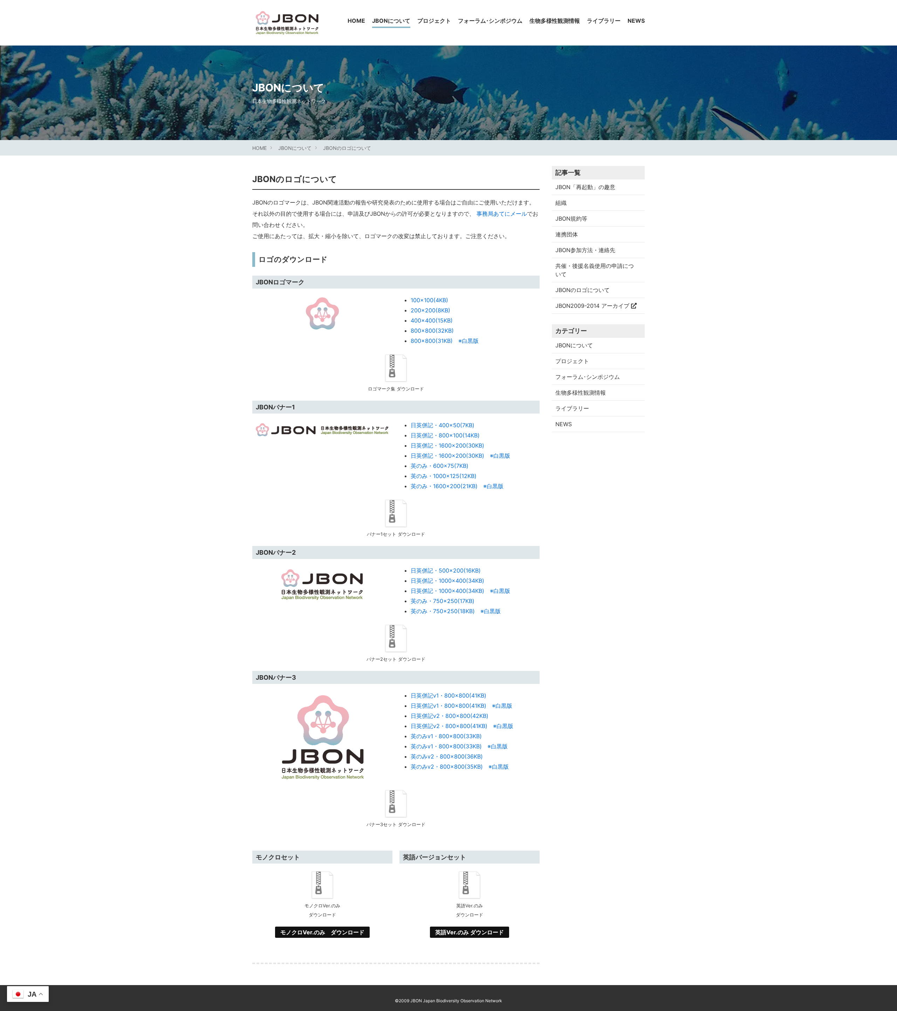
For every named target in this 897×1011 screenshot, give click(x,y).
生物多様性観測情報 (554, 20)
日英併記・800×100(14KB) (445, 435)
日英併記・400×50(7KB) (442, 425)
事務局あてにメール (502, 213)
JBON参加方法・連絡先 (585, 250)
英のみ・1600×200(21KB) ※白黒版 (457, 486)
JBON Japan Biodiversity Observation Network (456, 1000)
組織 (561, 202)
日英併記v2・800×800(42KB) (449, 715)
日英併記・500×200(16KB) (446, 570)
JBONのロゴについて (347, 148)
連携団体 (566, 234)
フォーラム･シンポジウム (490, 20)
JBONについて (391, 20)
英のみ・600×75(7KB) (439, 465)
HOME (356, 20)
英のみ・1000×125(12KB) (444, 475)
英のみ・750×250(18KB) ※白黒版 (456, 611)
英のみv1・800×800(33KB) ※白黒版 (459, 746)
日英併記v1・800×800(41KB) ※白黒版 (461, 705)
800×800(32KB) (432, 330)
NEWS (636, 20)
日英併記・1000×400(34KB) (447, 580)
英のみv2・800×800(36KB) (447, 756)
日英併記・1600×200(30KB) (447, 445)
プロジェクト (434, 20)
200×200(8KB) (430, 310)
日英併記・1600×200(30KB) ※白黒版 (460, 455)
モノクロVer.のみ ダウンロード (322, 932)
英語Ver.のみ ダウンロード (469, 932)
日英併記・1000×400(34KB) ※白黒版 (460, 590)
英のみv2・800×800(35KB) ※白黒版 (460, 766)
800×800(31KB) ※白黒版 (445, 340)
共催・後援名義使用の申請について (594, 270)
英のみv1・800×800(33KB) (446, 736)
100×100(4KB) (429, 300)
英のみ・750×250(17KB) (442, 600)
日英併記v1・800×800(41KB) (448, 695)
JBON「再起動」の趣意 (585, 187)
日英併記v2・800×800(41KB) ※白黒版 (462, 725)
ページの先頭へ (882, 996)
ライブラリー (604, 20)
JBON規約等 (571, 218)
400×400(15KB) (432, 320)
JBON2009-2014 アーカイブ (593, 305)
